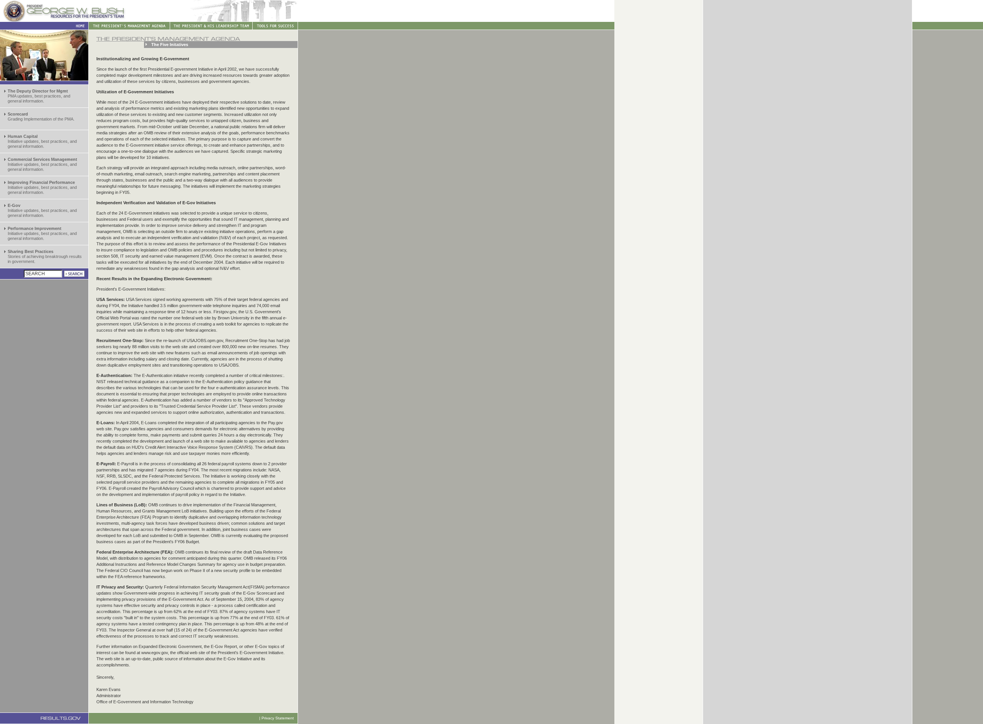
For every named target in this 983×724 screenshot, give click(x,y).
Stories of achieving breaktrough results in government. (45, 256)
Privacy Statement (277, 718)
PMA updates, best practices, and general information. (39, 96)
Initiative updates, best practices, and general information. (42, 141)
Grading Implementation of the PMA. (41, 116)
